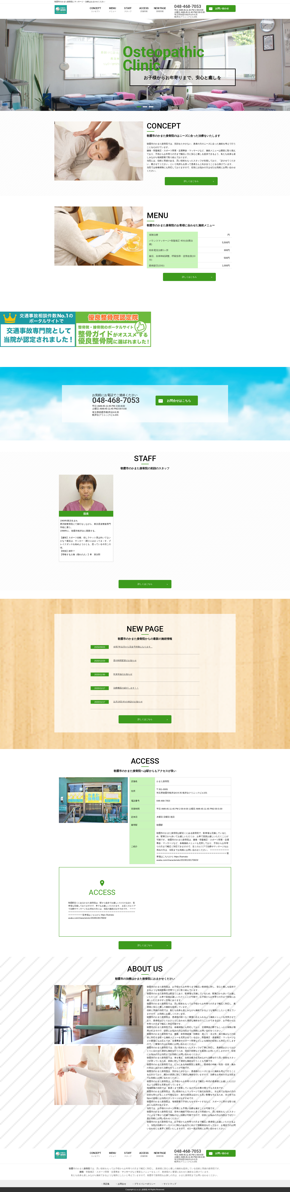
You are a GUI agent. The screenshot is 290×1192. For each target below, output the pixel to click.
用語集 (106, 1184)
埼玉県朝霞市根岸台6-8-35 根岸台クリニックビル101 (185, 16)
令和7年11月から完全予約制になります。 (133, 647)
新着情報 (160, 9)
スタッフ (128, 9)
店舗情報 (144, 9)
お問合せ (122, 1184)
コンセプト (95, 9)
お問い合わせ (222, 8)
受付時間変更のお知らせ (125, 660)
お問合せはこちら (179, 400)
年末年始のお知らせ (122, 674)
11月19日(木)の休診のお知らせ (128, 701)
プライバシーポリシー (144, 1184)
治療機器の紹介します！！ (126, 688)
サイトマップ (170, 1184)
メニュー (112, 9)
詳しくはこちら (191, 181)
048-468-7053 (187, 6)
